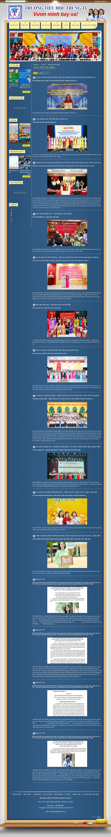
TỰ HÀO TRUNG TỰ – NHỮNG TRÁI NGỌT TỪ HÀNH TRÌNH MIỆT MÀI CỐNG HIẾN (68, 447)
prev (10, 46)
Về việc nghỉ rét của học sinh (19, 170)
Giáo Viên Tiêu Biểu (53, 64)
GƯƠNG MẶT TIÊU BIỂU (89, 25)
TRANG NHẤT (14, 25)
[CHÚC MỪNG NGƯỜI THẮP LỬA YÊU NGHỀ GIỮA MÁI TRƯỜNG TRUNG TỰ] (67, 97)
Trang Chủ (36, 64)
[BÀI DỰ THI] (67, 600)
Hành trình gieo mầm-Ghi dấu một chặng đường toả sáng (57, 350)
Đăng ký (104, 1)
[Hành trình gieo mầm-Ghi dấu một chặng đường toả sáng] (67, 369)
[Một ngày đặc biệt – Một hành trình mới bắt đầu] (67, 324)
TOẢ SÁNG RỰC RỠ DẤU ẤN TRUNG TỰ (52, 119)
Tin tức (44, 64)
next (99, 46)
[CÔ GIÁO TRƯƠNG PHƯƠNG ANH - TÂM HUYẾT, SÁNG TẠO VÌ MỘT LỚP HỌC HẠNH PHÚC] (67, 511)
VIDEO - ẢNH (75, 25)
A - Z (47, 73)
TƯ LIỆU (65, 25)
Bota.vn (99, 817)
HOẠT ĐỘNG (56, 25)
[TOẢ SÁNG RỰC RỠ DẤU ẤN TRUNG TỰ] (67, 138)
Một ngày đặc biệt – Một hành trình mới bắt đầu (53, 305)
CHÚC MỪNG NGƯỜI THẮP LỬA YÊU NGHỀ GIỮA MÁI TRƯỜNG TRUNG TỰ (66, 77)
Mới (35, 73)
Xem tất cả (26, 91)
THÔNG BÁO (35, 25)
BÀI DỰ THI (40, 579)
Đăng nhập (97, 1)
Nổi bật (41, 73)
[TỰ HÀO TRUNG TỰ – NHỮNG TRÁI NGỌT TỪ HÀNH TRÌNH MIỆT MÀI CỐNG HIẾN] (67, 466)
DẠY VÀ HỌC (45, 25)
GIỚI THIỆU (25, 25)
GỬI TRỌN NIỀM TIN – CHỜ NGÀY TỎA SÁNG (54, 214)
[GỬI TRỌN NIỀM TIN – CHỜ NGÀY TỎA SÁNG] (67, 233)
